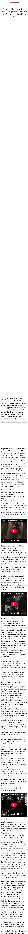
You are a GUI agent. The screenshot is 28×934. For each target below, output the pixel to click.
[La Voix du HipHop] (14, 3)
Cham (23, 408)
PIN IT (14, 433)
